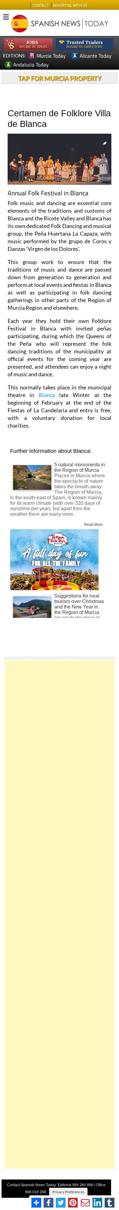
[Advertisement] (59, 914)
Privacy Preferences (68, 1192)
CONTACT (40, 5)
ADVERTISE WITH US (70, 5)
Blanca (47, 395)
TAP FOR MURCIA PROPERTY (59, 78)
